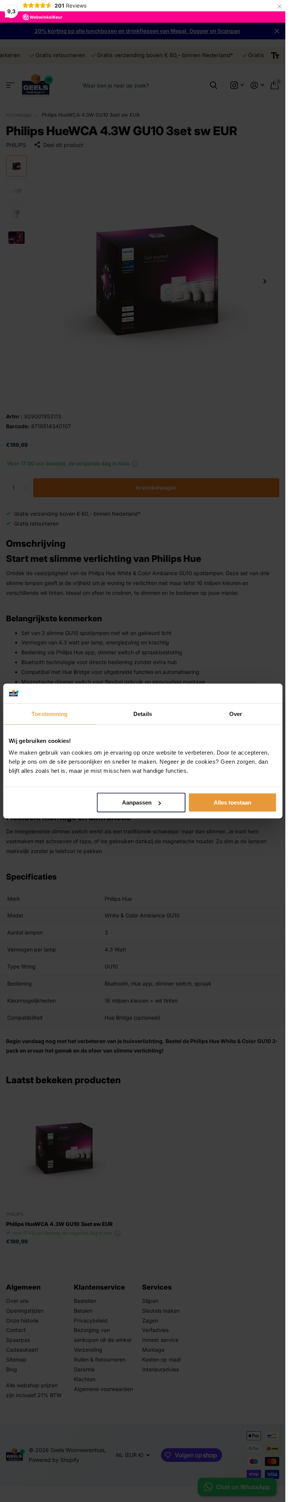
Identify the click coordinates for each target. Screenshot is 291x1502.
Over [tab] (235, 714)
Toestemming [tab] (49, 714)
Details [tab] (142, 714)
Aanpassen (137, 802)
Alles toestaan (232, 802)
